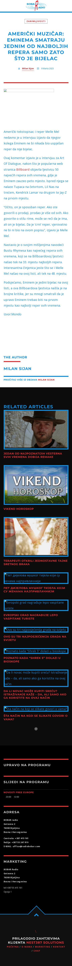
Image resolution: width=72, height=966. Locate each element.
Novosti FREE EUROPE (19, 792)
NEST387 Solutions (45, 942)
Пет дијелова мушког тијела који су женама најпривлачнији (34, 590)
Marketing (42, 946)
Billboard (22, 169)
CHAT (36, 950)
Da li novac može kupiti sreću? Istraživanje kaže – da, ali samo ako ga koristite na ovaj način (35, 695)
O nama (27, 946)
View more (36, 429)
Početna (13, 946)
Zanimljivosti (36, 21)
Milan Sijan (28, 68)
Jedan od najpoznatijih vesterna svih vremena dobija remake (33, 455)
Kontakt (59, 946)
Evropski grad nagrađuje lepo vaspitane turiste (31, 617)
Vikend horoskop (19, 509)
